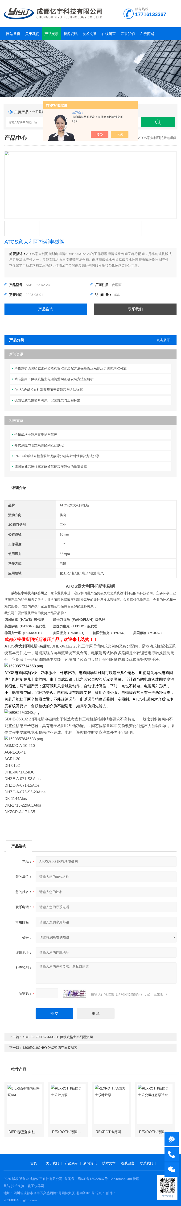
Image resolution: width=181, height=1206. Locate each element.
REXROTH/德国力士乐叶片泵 (69, 1132)
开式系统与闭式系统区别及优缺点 (39, 445)
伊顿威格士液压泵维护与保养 (35, 435)
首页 (33, 1163)
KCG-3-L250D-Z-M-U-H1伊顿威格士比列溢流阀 (57, 1037)
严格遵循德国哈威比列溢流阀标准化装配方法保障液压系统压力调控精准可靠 (70, 368)
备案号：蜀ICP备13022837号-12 (88, 1179)
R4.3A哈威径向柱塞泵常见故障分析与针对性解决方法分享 (56, 456)
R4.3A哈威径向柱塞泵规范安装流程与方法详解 (48, 390)
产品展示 (51, 34)
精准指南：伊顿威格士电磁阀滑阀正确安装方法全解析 (54, 379)
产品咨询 (45, 309)
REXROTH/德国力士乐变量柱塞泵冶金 (156, 1132)
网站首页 (13, 34)
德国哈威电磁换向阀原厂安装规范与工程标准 (47, 400)
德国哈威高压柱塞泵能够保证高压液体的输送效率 (50, 467)
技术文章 (89, 34)
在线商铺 (147, 34)
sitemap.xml (123, 1179)
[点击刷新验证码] (74, 994)
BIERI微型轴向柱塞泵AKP (26, 1132)
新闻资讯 (70, 34)
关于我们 (32, 34)
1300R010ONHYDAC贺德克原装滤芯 (49, 1048)
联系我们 (128, 34)
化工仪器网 (36, 1186)
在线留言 (109, 34)
